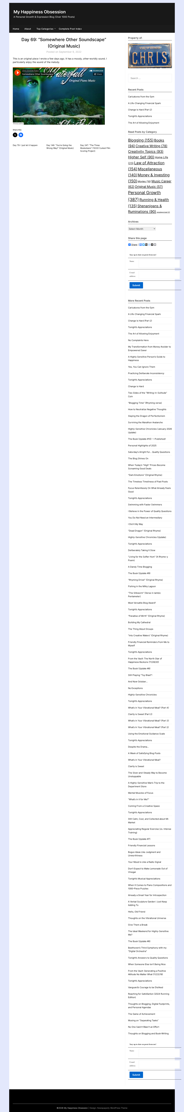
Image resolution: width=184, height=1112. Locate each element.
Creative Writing (151, 146)
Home (16, 28)
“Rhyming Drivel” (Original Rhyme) (145, 579)
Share (134, 244)
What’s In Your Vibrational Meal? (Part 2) (148, 727)
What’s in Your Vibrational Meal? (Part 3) (148, 720)
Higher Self (141, 157)
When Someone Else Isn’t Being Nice (147, 964)
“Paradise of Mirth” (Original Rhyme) (146, 616)
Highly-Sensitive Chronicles (142, 694)
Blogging (141, 140)
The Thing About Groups (140, 629)
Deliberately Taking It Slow (141, 550)
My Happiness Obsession (40, 11)
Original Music (149, 186)
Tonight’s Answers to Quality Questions (148, 957)
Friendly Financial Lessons (141, 845)
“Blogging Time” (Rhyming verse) (145, 403)
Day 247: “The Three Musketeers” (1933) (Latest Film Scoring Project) (95, 148)
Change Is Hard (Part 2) (140, 109)
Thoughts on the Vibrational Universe (147, 918)
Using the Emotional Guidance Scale (146, 733)
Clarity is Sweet (136, 766)
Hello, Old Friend (136, 911)
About (27, 28)
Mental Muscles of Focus (140, 793)
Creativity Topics (145, 151)
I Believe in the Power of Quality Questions (149, 511)
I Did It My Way (135, 524)
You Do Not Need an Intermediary (145, 517)
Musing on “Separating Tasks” (143, 1020)
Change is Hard (136, 386)
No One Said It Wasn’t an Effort (143, 1027)
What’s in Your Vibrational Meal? (144, 759)
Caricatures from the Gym (141, 96)
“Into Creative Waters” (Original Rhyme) (148, 635)
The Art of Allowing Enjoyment (143, 122)
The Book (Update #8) (139, 668)
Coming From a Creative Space (144, 806)
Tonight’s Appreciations (140, 116)
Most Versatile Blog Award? (142, 602)
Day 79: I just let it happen (25, 145)
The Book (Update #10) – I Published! (147, 439)
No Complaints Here (138, 340)
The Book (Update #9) (139, 573)
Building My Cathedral (139, 622)
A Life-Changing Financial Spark (144, 103)
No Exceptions (135, 688)
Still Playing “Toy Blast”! (140, 675)
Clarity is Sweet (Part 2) (140, 714)
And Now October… (138, 681)
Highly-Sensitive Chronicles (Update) (147, 537)
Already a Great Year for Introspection (147, 895)
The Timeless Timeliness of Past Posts (148, 481)
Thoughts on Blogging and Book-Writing (148, 1033)
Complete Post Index (70, 28)
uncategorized (163, 212)
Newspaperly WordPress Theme (112, 1108)
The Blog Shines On (138, 458)
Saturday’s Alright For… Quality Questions (149, 452)
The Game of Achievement (141, 1014)
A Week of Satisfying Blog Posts (144, 753)
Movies (144, 181)
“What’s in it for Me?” (138, 799)
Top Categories (45, 28)
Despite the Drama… (138, 746)
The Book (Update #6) (139, 941)
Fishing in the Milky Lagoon (142, 586)
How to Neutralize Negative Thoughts (147, 409)
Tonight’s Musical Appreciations (144, 878)
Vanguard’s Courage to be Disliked (145, 987)
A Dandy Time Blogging (140, 566)
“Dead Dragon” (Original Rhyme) (144, 530)
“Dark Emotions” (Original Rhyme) (145, 475)
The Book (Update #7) (139, 839)
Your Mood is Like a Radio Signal (144, 862)
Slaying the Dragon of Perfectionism (146, 416)
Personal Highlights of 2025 (142, 445)
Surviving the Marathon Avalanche (145, 422)
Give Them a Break (137, 924)
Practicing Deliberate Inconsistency (146, 373)
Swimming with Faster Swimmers (145, 504)
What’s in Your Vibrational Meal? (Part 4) (148, 707)
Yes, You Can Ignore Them (141, 366)
